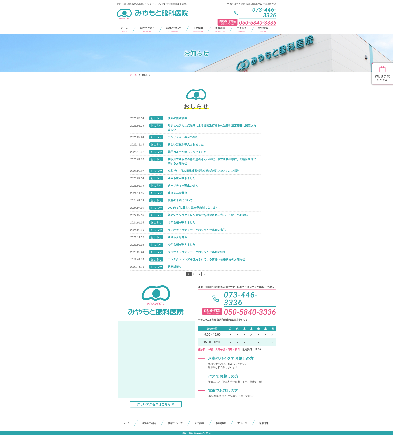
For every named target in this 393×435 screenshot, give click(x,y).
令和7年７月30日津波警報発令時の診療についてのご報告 (203, 170)
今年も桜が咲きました (181, 222)
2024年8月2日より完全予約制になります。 (194, 207)
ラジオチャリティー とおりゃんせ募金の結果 (197, 251)
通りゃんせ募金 (177, 192)
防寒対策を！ (176, 266)
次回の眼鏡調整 (177, 118)
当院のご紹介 (147, 29)
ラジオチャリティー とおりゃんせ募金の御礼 (197, 229)
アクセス (242, 29)
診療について (175, 423)
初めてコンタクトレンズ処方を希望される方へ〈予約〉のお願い (208, 215)
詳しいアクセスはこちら (154, 404)
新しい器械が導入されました (186, 144)
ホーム (124, 29)
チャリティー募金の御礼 (183, 137)
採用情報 (263, 29)
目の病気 (198, 29)
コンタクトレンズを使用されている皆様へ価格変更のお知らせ (206, 259)
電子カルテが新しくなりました (187, 151)
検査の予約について (180, 200)
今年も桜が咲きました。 (183, 178)
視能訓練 (220, 29)
